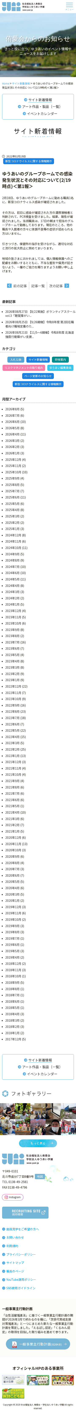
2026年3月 (12, 440)
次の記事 (56, 285)
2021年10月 (13, 774)
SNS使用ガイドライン (20, 1288)
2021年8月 (12, 787)
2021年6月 (12, 800)
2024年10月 (13, 548)
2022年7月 (12, 718)
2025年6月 (12, 497)
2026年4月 (12, 434)
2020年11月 (13, 844)
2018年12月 (13, 963)
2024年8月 (12, 560)
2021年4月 (12, 812)
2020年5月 (12, 881)
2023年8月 (12, 636)
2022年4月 (12, 737)
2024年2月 (12, 598)
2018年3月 (12, 1020)
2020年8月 (12, 863)
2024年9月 (12, 554)
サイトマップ (15, 1263)
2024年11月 (13, 541)
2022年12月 (13, 686)
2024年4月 (12, 585)
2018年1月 (12, 1033)
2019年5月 (12, 951)
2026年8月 (12, 409)
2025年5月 (12, 503)
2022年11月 (13, 693)
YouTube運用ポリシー (21, 1279)
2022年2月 (12, 749)
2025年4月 (12, 510)
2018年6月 (12, 1001)
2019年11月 (13, 913)
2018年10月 (13, 976)
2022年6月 (12, 724)
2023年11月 (13, 617)
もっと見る (38, 1143)
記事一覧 (38, 285)
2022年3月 (12, 743)
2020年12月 (13, 837)
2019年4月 (12, 957)
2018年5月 (12, 1007)
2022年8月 (12, 711)
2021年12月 (13, 762)
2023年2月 (12, 674)
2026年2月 (12, 447)
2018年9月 (12, 982)
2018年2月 (12, 1026)
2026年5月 (12, 428)
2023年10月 (13, 623)
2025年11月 (13, 466)
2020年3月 (12, 894)
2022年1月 (12, 756)
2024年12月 (13, 535)
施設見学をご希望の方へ (22, 1229)
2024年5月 (12, 579)
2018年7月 (12, 995)
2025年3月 (12, 516)
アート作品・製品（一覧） (42, 106)
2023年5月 (12, 655)
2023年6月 (12, 648)
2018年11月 (13, 970)
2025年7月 (12, 491)
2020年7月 (12, 869)
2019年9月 (12, 926)
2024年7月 (12, 566)
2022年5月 (12, 730)
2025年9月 (12, 478)
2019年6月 (12, 944)
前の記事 (20, 285)
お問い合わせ (15, 1237)
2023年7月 (12, 642)
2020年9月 (12, 856)
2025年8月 (12, 484)
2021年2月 (12, 825)
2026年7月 (12, 415)
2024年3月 (12, 592)
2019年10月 (13, 919)
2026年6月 (12, 421)
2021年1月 (12, 831)
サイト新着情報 (40, 99)
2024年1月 (12, 604)
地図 (40, 1176)
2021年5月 (12, 806)
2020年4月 (12, 888)
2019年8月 (12, 932)
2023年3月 (12, 667)
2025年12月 (13, 459)
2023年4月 (12, 661)
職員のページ (15, 1271)
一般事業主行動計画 (40, 1344)
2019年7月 (12, 938)
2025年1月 (12, 529)
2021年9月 (12, 781)
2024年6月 (12, 573)
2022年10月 (13, 699)
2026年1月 (12, 453)
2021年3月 (12, 819)
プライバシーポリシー (21, 1254)
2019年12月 (13, 907)
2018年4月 (12, 1014)
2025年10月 (13, 472)
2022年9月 (12, 705)
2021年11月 (13, 768)
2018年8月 (12, 989)
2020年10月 (13, 850)
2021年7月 (12, 793)
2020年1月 (12, 900)
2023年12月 (13, 611)
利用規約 (12, 1246)
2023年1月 (12, 680)
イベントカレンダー (42, 113)
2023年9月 (12, 629)
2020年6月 (12, 875)
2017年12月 (13, 1039)
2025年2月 (12, 522)
